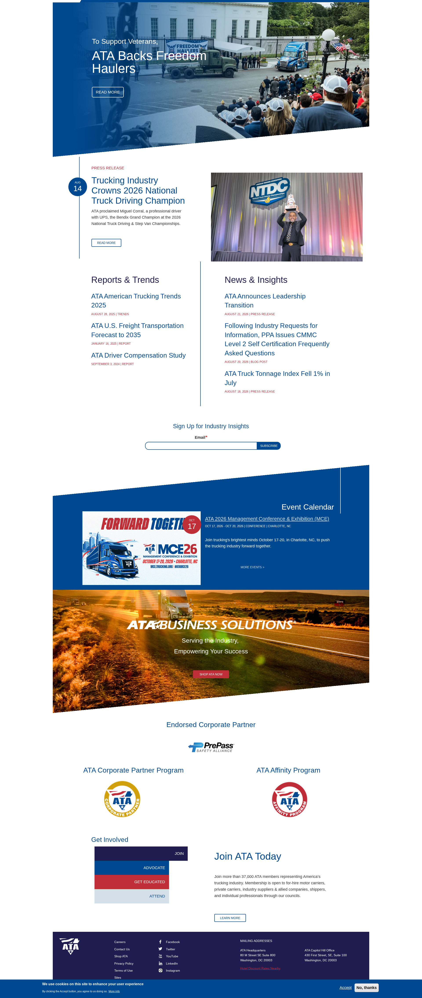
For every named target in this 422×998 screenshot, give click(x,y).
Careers (120, 942)
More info (114, 991)
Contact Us (122, 949)
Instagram (173, 970)
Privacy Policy (123, 963)
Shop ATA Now (211, 674)
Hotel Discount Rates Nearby (260, 968)
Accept (346, 987)
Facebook (173, 942)
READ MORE (108, 92)
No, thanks (367, 987)
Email (200, 437)
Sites (117, 977)
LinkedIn (172, 963)
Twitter (170, 949)
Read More (106, 243)
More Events (252, 567)
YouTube (172, 956)
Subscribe (269, 446)
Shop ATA (121, 956)
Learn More (230, 918)
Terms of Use (123, 970)
